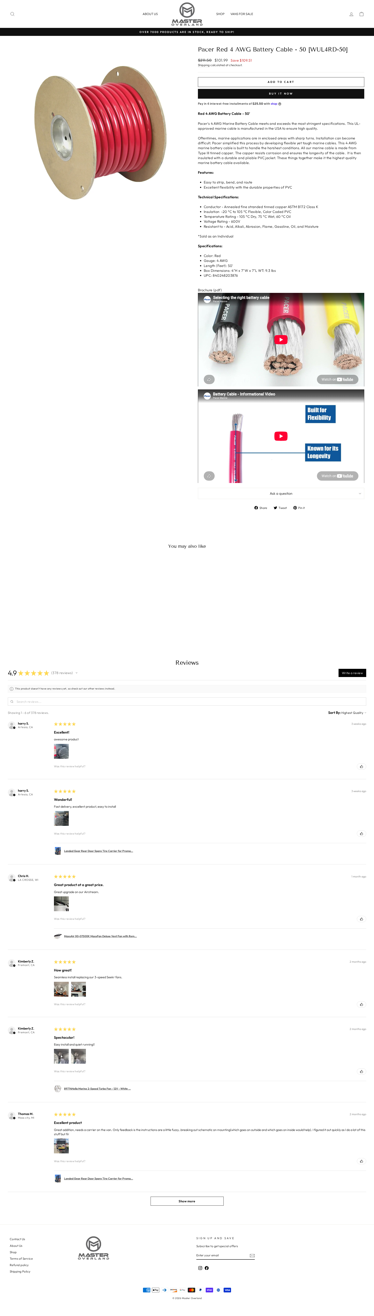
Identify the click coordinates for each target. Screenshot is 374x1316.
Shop (220, 14)
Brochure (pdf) (210, 290)
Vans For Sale (241, 14)
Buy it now (281, 93)
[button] (76, 673)
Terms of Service (21, 1258)
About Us (16, 1246)
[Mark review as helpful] (361, 766)
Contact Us (17, 1239)
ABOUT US (150, 14)
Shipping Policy (20, 1271)
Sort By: (334, 712)
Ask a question (281, 493)
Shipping (204, 65)
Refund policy (19, 1265)
